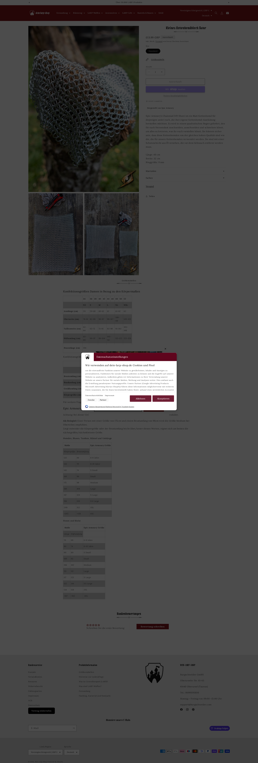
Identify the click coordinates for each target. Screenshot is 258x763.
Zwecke (91, 400)
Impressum (109, 395)
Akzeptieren (163, 398)
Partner (103, 400)
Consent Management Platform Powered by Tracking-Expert (111, 407)
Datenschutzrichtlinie (94, 395)
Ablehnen (140, 398)
